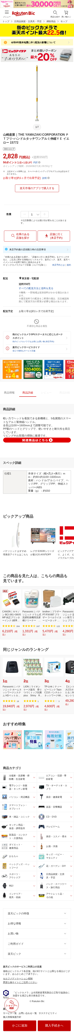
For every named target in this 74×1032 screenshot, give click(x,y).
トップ (5, 21)
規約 (69, 265)
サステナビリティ (48, 1013)
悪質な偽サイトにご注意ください (20, 982)
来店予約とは (58, 265)
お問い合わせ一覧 (28, 1013)
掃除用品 (51, 21)
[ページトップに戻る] (68, 1019)
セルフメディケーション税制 (18, 978)
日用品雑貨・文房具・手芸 (28, 21)
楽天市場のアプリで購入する (37, 188)
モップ (64, 21)
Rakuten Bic (23, 14)
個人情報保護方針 (12, 1017)
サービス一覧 (10, 1013)
